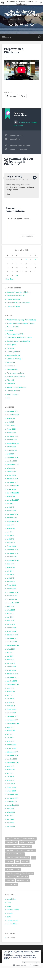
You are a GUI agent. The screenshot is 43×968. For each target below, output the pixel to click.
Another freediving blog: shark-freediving (21, 320)
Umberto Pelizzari (13, 391)
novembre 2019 (12, 482)
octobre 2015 (12, 557)
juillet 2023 (11, 418)
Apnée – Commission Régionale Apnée (20, 323)
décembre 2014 (12, 592)
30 (17, 276)
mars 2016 (11, 542)
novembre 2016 (12, 514)
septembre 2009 (13, 805)
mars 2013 (11, 663)
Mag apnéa (11, 362)
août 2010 (10, 766)
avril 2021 (10, 454)
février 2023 (11, 429)
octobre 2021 (12, 450)
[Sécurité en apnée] (21, 24)
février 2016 (11, 546)
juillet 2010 (11, 769)
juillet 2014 (11, 610)
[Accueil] (11, 24)
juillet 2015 (11, 567)
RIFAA (18, 869)
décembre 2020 (12, 457)
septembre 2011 (13, 723)
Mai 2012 (10, 699)
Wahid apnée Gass (22, 877)
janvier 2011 (11, 748)
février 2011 (11, 745)
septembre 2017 (13, 500)
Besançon (16, 839)
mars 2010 (11, 784)
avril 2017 (10, 507)
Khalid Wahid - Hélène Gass (15, 854)
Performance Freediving (15, 373)
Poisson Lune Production (16, 376)
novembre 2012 (12, 677)
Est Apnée (10, 348)
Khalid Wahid (31, 850)
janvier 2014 (11, 631)
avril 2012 (10, 702)
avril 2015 (10, 578)
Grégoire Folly (14, 176)
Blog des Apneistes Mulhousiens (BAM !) (21, 12)
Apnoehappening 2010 (15, 334)
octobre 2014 (12, 599)
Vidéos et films (14, 139)
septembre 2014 (13, 603)
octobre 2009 (12, 801)
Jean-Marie (10, 850)
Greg (8, 846)
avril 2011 (10, 741)
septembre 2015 (13, 560)
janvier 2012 (11, 713)
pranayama (10, 869)
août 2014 (10, 606)
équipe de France (12, 884)
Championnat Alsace (29, 839)
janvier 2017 (11, 511)
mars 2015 (11, 582)
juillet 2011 (11, 730)
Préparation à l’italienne (14, 50)
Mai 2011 (10, 738)
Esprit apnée (11, 344)
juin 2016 (10, 532)
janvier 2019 (11, 489)
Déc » (12, 279)
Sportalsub (11, 384)
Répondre (35, 177)
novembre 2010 (12, 755)
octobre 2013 (12, 642)
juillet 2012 (11, 691)
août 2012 (10, 688)
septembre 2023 (13, 415)
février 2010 (11, 787)
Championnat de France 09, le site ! (19, 337)
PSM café (10, 380)
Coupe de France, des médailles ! (18, 292)
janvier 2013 (11, 670)
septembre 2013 (13, 645)
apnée (8, 839)
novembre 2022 (12, 436)
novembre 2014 (12, 596)
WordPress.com (13, 394)
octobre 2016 (12, 518)
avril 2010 (10, 780)
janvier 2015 (11, 589)
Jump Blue (20, 850)
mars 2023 (11, 425)
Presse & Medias (13, 910)
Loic (33, 858)
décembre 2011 (12, 716)
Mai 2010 (10, 777)
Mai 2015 (10, 574)
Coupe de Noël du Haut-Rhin (19, 145)
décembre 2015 (12, 549)
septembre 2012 (13, 684)
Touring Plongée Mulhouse (16, 387)
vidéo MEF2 (10, 877)
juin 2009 (10, 816)
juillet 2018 (11, 496)
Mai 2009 (10, 819)
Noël (17, 861)
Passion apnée (12, 369)
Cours (9, 902)
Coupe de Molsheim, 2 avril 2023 (18, 303)
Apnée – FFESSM (13, 327)
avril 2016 (10, 539)
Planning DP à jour (13, 306)
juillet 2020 (11, 468)
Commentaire (27, 236)
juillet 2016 (11, 528)
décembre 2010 (12, 752)
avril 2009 (10, 823)
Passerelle (25, 861)
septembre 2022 (13, 443)
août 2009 (10, 809)
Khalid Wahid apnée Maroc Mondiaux (18, 858)
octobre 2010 (12, 759)
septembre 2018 (13, 493)
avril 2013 (10, 660)
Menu (8, 37)
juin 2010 (10, 773)
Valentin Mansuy (27, 873)
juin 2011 (10, 734)
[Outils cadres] (16, 24)
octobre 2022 (12, 440)
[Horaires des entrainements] (32, 24)
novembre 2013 (12, 638)
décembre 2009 (12, 794)
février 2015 (11, 585)
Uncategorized (12, 920)
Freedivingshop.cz (13, 352)
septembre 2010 (13, 762)
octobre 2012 (12, 681)
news (9, 906)
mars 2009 (11, 826)
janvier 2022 (11, 447)
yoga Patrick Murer (23, 880)
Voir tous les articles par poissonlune (25, 124)
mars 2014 (11, 624)
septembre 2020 (13, 464)
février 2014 (11, 628)
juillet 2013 (11, 649)
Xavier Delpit (10, 880)
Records (10, 913)
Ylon (8, 398)
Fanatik (22, 842)
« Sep (7, 279)
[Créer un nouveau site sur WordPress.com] (21, 2)
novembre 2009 (12, 798)
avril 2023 (10, 422)
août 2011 (10, 727)
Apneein (10, 330)
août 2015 (10, 564)
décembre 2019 (12, 479)
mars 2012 (11, 706)
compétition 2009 (12, 842)
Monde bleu (11, 366)
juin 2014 (10, 613)
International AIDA (13, 355)
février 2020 (11, 471)
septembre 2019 (13, 486)
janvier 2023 (11, 433)
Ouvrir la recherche (39, 37)
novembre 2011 (12, 720)
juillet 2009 (11, 812)
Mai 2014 (10, 617)
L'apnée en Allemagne (14, 359)
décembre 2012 (12, 674)
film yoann (31, 842)
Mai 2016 (10, 535)
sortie (9, 917)
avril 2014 (10, 620)
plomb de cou (26, 865)
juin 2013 (10, 652)
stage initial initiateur (13, 873)
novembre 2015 (12, 553)
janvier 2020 (11, 475)
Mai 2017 (10, 503)
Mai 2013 (10, 656)
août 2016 (10, 525)
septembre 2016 (13, 521)
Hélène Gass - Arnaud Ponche (22, 846)
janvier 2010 (11, 791)
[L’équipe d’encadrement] (27, 24)
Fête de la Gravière (13, 299)
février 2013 (11, 667)
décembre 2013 (12, 635)
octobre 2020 (12, 461)
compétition (11, 899)
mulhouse (10, 861)
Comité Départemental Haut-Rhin (18, 341)
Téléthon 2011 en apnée (18, 149)
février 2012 (11, 709)
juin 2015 (10, 571)
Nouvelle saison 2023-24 (16, 296)
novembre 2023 (12, 411)
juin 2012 (10, 695)
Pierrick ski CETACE (13, 865)
